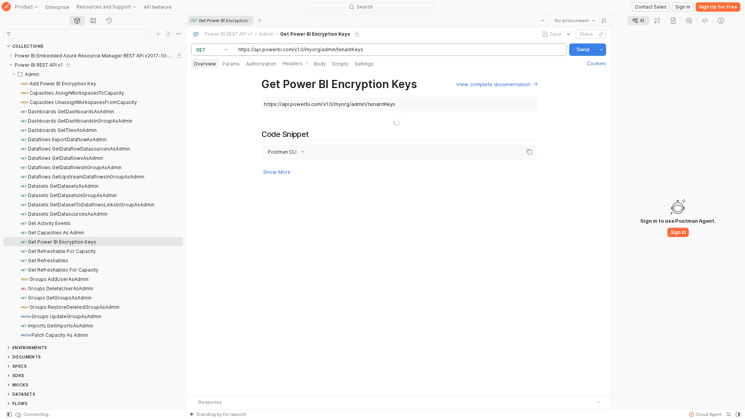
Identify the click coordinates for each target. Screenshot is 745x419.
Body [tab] (320, 64)
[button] (604, 20)
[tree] (93, 197)
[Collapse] (11, 65)
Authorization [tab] (261, 64)
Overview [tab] (205, 64)
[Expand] (11, 55)
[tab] (77, 20)
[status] (33, 414)
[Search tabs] (542, 20)
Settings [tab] (364, 64)
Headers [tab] (295, 63)
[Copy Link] (601, 34)
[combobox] (575, 20)
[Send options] (601, 49)
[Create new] (158, 33)
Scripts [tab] (340, 64)
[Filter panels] (8, 34)
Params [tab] (231, 64)
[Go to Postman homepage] (6, 7)
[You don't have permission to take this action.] (259, 20)
